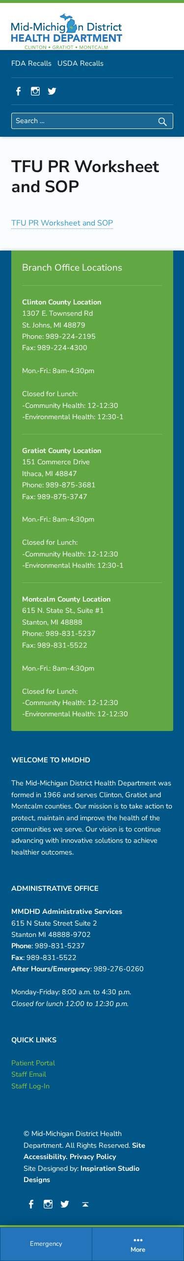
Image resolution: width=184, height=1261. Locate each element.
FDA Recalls (31, 63)
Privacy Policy (93, 1156)
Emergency (46, 1243)
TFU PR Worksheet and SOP (62, 223)
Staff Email (28, 1074)
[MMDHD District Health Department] (66, 31)
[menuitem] (46, 1244)
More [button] (138, 1250)
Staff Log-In (30, 1086)
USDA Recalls (80, 63)
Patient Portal (33, 1063)
